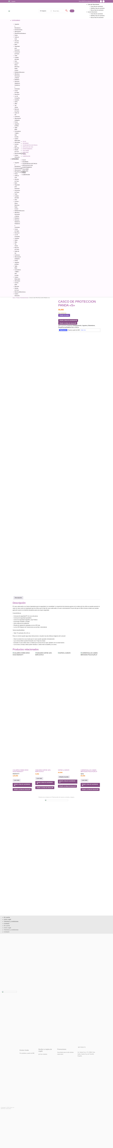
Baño (16, 44)
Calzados (17, 99)
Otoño (16, 101)
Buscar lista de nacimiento (97, 10)
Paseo (16, 35)
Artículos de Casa (28, 147)
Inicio (14, 297)
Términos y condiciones (11, 921)
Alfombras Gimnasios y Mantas (17, 75)
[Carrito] (72, 10)
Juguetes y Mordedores (88, 325)
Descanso (17, 94)
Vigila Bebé (26, 150)
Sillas (16, 103)
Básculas (17, 148)
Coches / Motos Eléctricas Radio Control (17, 66)
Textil (16, 55)
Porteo (16, 122)
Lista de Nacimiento (93, 4)
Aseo (16, 61)
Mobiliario (17, 79)
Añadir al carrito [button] (63, 777)
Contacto (6, 923)
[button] (62, 158)
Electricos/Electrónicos (20, 292)
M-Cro (77, 327)
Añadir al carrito (64, 315)
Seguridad (26, 143)
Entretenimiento (18, 29)
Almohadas (17, 142)
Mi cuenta (7, 917)
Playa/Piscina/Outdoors (20, 33)
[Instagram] (103, 1)
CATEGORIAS (16, 20)
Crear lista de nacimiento (97, 6)
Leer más (16, 780)
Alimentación (18, 31)
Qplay (82, 773)
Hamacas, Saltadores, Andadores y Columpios (17, 85)
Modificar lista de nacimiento (98, 8)
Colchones (17, 116)
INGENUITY (16, 773)
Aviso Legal (7, 919)
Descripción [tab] (18, 597)
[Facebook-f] (101, 1)
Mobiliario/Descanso (19, 72)
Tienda (18, 297)
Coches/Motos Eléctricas (30, 145)
